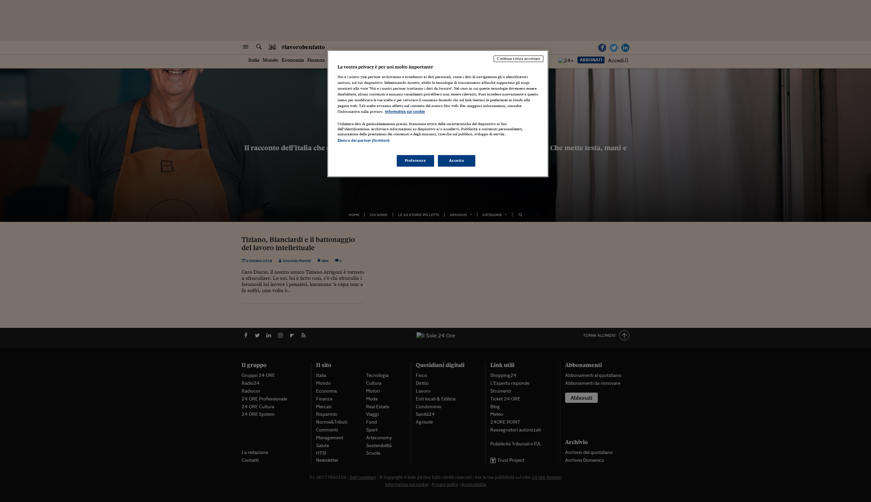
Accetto (456, 160)
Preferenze (415, 160)
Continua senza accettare (518, 59)
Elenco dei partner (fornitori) (364, 140)
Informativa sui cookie (405, 111)
